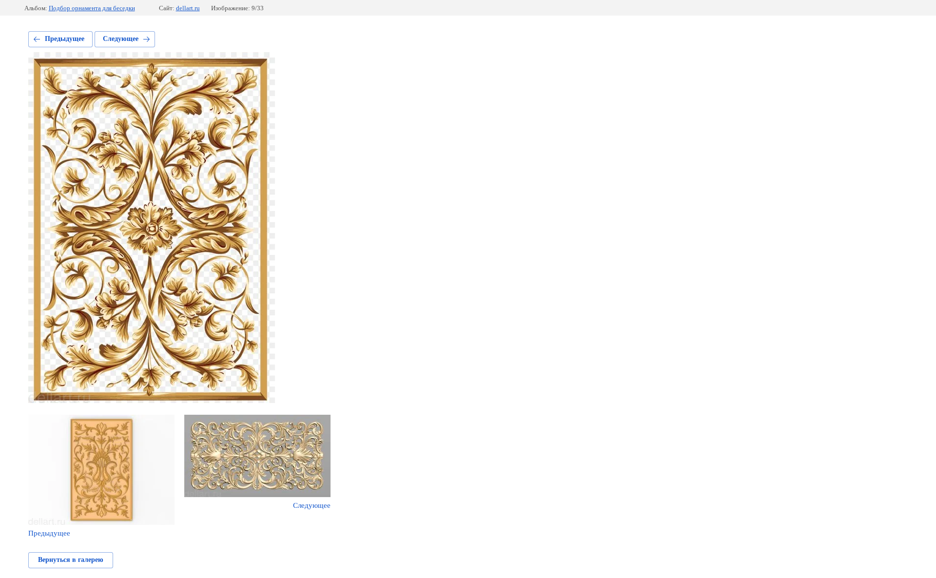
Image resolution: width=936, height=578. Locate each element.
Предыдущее (64, 38)
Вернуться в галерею (70, 559)
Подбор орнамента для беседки (92, 8)
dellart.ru (188, 8)
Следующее (120, 38)
